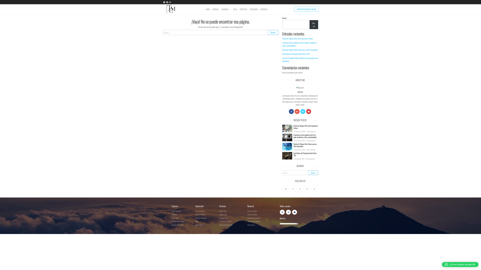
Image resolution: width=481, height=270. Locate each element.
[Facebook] (291, 111)
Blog (235, 9)
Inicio (208, 9)
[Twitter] (302, 111)
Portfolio (243, 9)
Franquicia (254, 9)
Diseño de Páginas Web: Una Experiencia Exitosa (297, 38)
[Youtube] (308, 111)
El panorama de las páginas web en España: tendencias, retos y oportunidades (305, 136)
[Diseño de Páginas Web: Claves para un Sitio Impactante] (287, 146)
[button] (460, 264)
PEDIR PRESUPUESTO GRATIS (306, 9)
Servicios (224, 9)
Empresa (215, 9)
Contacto (263, 9)
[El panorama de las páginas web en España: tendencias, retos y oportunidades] (287, 137)
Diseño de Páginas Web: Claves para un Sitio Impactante (300, 49)
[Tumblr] (314, 189)
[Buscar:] (220, 32)
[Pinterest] (300, 189)
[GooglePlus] (297, 111)
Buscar (284, 18)
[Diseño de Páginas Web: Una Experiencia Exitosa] (287, 128)
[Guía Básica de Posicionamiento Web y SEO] (287, 155)
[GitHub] (307, 189)
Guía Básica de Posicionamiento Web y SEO (296, 53)
